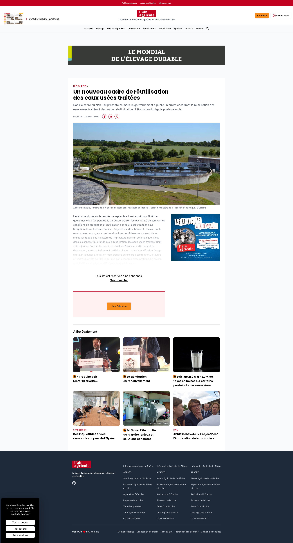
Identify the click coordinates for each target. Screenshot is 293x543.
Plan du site (166, 531)
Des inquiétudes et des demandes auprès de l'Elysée (93, 436)
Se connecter (119, 280)
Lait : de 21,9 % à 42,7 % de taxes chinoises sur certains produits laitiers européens (193, 381)
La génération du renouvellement (136, 379)
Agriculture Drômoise (133, 494)
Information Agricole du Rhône (138, 466)
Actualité (88, 28)
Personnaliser (20, 535)
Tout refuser (20, 528)
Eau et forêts (149, 28)
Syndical (178, 28)
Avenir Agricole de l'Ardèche (137, 478)
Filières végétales (116, 28)
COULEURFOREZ (131, 518)
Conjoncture (134, 28)
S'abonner (262, 15)
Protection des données (187, 531)
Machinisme (165, 28)
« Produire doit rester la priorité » (85, 379)
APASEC (127, 472)
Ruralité (189, 28)
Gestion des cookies (211, 531)
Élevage (100, 28)
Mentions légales (126, 531)
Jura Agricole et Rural (134, 512)
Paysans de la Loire (133, 500)
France (199, 28)
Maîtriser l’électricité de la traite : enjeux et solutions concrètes (139, 434)
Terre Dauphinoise (132, 506)
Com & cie (94, 531)
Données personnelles (147, 531)
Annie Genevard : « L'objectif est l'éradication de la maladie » (195, 436)
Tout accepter (20, 522)
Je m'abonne (119, 306)
